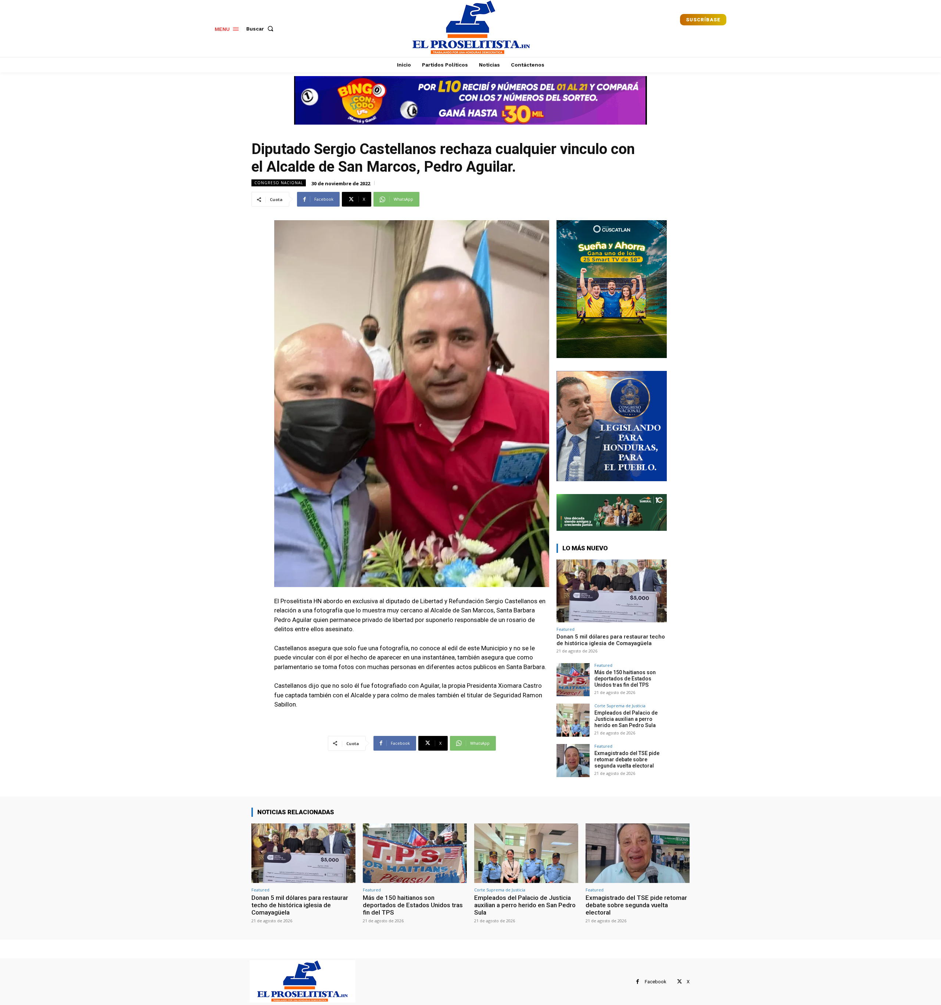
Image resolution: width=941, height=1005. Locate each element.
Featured (566, 629)
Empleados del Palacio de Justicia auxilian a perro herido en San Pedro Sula (626, 719)
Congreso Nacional (278, 182)
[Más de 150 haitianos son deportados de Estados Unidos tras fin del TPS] (573, 679)
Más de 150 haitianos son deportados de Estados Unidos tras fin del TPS (625, 678)
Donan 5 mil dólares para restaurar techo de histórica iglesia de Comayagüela (611, 640)
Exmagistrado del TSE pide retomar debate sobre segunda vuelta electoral (626, 759)
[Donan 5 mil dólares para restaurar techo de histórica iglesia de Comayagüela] (612, 590)
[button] (261, 28)
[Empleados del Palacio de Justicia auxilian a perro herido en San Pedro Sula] (573, 720)
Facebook (655, 981)
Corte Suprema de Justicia (619, 706)
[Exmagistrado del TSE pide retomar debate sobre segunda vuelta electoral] (573, 760)
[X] (679, 981)
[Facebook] (637, 981)
